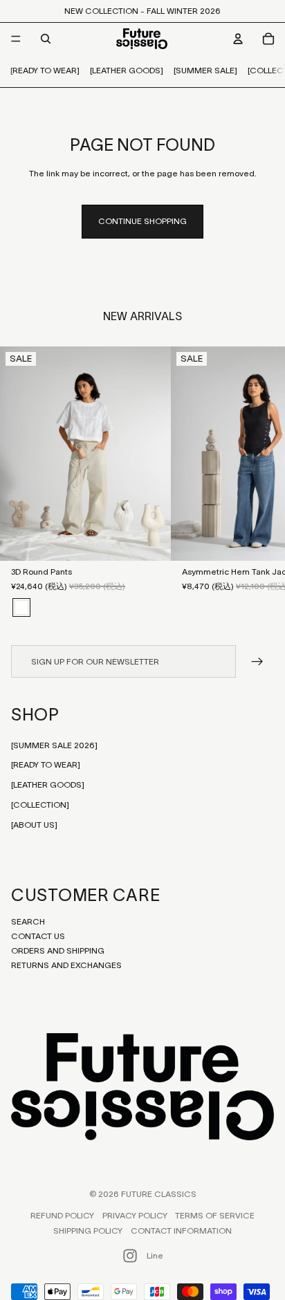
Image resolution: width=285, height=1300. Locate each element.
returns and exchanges (66, 964)
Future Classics (158, 1193)
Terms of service (215, 1215)
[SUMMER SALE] (205, 70)
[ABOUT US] (34, 824)
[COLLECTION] (40, 804)
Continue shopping (142, 220)
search (28, 921)
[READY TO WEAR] (45, 70)
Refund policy (62, 1215)
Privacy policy (134, 1215)
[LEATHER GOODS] (126, 70)
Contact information (181, 1230)
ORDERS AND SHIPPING (57, 950)
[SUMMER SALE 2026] (54, 745)
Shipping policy (87, 1230)
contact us (38, 935)
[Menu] (16, 39)
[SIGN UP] (257, 661)
